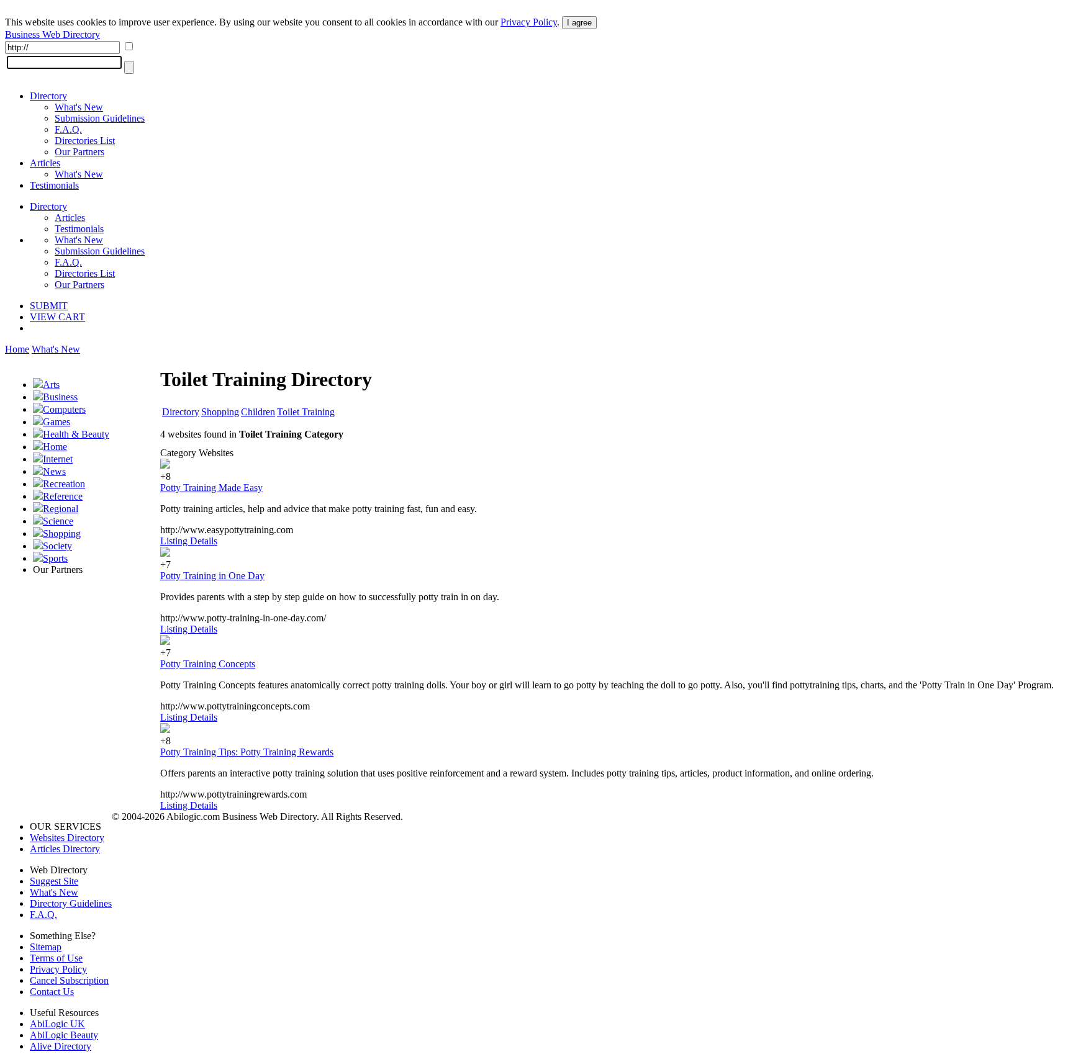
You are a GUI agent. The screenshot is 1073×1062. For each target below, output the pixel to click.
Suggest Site (54, 881)
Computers (64, 409)
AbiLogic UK (57, 1024)
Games (56, 421)
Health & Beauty (76, 434)
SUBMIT (49, 305)
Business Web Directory (52, 34)
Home (17, 349)
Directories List (85, 140)
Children (258, 412)
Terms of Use (56, 958)
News (54, 471)
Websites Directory (67, 837)
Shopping (62, 533)
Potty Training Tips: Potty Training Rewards (246, 752)
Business (60, 397)
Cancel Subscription (69, 980)
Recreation (64, 484)
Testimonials (54, 185)
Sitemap (45, 947)
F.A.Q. (68, 129)
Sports (55, 558)
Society (57, 546)
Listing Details (188, 541)
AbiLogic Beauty (64, 1035)
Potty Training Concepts (207, 664)
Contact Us (52, 991)
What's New (79, 107)
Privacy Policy (528, 22)
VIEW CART (57, 317)
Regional (60, 508)
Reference (63, 496)
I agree (579, 22)
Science (58, 521)
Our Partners (79, 151)
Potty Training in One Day (212, 575)
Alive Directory (60, 1046)
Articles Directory (65, 849)
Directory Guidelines (71, 903)
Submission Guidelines (100, 118)
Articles (45, 163)
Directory (48, 96)
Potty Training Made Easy (211, 487)
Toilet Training (306, 412)
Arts (51, 384)
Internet (58, 459)
